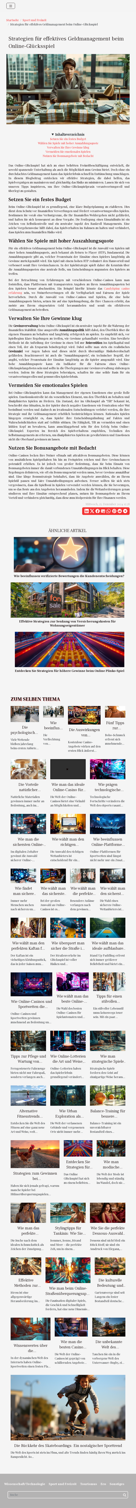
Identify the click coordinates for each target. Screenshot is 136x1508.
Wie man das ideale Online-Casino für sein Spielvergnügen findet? (68, 792)
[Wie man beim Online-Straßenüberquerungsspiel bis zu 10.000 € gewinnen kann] (68, 1270)
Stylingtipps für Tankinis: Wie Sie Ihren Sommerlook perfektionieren (68, 1236)
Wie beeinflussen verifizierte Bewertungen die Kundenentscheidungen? (69, 576)
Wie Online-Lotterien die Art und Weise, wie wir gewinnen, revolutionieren (68, 1064)
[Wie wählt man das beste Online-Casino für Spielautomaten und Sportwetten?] (72, 981)
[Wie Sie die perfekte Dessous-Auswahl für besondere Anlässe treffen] (107, 1212)
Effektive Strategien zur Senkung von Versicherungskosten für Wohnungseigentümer (67, 623)
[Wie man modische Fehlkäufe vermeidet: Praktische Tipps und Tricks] (111, 1148)
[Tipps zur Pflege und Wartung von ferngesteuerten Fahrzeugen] (28, 1040)
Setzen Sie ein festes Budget (68, 139)
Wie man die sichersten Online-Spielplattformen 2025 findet (28, 847)
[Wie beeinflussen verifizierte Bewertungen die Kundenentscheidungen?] (69, 554)
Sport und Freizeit (34, 20)
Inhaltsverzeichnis (69, 134)
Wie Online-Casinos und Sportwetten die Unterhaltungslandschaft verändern (31, 1009)
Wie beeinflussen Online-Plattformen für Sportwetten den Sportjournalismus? (107, 847)
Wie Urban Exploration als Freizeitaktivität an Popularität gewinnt (68, 1119)
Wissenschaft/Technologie (24, 1484)
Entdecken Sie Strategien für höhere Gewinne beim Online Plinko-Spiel (69, 671)
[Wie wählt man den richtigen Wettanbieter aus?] (68, 823)
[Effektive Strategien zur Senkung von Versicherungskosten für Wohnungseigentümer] (67, 600)
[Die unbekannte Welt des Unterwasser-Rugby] (108, 1327)
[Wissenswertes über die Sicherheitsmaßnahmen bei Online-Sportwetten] (30, 1328)
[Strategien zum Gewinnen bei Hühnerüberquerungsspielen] (35, 1154)
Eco (103, 1484)
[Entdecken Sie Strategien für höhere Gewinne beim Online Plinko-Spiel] (69, 649)
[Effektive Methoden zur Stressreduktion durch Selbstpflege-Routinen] (26, 1266)
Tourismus (88, 1484)
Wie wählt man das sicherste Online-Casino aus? (53, 896)
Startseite (12, 20)
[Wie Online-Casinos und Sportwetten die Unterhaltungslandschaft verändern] (31, 984)
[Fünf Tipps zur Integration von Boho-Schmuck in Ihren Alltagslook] (115, 711)
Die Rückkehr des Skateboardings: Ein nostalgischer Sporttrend (68, 1445)
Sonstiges (117, 1484)
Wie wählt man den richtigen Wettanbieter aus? (68, 845)
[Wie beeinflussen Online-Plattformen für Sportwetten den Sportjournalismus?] (107, 823)
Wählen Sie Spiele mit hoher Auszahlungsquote (68, 143)
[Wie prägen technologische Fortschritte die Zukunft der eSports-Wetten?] (107, 769)
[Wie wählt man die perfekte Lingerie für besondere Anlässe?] (83, 875)
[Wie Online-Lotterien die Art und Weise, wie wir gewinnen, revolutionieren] (68, 1040)
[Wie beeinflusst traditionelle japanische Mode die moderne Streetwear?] (53, 711)
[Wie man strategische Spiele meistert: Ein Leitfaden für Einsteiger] (107, 1040)
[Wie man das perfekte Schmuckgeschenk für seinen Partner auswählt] (28, 1212)
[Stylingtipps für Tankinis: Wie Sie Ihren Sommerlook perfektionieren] (68, 1212)
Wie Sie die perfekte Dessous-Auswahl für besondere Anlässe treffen (108, 1236)
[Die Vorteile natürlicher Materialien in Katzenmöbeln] (28, 769)
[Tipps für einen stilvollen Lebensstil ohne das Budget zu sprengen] (109, 981)
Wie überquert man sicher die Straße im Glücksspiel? (68, 948)
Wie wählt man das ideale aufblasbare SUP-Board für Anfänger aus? (108, 951)
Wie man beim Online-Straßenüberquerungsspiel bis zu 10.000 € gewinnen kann (68, 1296)
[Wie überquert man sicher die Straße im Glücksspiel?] (68, 927)
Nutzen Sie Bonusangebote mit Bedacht (68, 156)
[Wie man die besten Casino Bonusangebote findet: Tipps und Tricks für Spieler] (71, 1327)
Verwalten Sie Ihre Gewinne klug (68, 147)
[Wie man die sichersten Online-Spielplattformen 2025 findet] (28, 823)
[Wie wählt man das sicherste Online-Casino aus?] (53, 875)
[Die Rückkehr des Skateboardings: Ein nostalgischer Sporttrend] (68, 1407)
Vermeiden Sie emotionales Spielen (68, 151)
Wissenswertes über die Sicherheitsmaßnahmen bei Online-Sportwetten (30, 1353)
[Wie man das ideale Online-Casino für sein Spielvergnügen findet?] (68, 769)
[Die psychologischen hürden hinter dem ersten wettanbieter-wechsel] (25, 713)
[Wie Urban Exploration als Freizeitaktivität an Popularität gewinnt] (68, 1095)
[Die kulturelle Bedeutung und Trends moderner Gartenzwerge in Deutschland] (110, 1266)
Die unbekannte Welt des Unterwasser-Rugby (108, 1349)
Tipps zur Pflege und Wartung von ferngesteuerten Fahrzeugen (28, 1064)
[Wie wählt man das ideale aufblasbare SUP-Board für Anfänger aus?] (107, 927)
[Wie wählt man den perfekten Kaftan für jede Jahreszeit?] (28, 927)
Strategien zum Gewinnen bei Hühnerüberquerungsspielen (35, 1179)
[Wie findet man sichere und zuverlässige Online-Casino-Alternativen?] (23, 875)
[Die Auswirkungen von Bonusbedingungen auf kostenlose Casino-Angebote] (84, 715)
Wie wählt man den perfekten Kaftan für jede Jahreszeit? (28, 948)
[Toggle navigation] (10, 6)
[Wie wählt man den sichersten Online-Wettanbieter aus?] (112, 875)
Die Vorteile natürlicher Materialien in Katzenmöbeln (28, 792)
